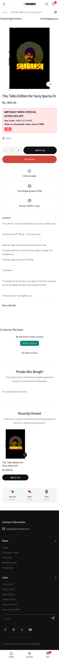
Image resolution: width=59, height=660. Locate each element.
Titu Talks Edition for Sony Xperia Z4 (12, 464)
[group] (29, 58)
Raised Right (7, 567)
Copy (8, 129)
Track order (7, 584)
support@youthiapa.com (18, 528)
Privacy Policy (8, 589)
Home (5, 12)
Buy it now (29, 159)
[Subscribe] (53, 618)
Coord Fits (6, 557)
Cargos (5, 547)
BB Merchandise (9, 562)
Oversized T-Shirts (10, 552)
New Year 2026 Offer (11, 609)
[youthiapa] (29, 4)
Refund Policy (8, 594)
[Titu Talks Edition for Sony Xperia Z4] (15, 444)
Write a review (29, 343)
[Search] (46, 4)
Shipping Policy (9, 599)
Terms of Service (9, 604)
